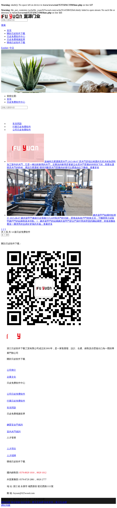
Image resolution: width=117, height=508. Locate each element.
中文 (12, 48)
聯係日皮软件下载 (16, 42)
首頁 (9, 30)
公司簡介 (11, 370)
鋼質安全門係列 (15, 425)
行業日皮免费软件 (16, 401)
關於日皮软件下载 (16, 33)
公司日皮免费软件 (16, 394)
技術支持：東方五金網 (55, 502)
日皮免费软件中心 (16, 36)
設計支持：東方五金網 (32, 502)
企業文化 (11, 377)
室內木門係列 (14, 431)
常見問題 (11, 407)
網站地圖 (5, 502)
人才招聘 (11, 455)
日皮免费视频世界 (16, 39)
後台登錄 (15, 502)
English (4, 48)
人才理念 (11, 448)
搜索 (3, 25)
